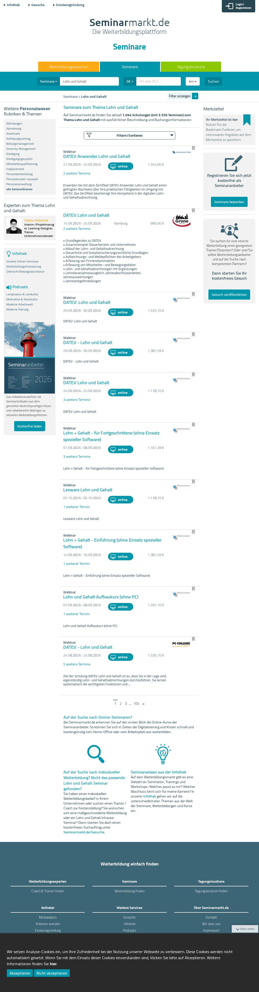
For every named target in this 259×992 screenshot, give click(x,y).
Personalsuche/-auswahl (22, 179)
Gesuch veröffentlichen (229, 294)
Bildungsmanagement (20, 144)
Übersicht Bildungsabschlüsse (25, 272)
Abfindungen (14, 124)
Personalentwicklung (19, 174)
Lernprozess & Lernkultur (22, 294)
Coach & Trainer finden (47, 891)
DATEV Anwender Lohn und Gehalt (96, 156)
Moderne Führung (17, 309)
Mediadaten (47, 917)
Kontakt (211, 917)
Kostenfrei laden (29, 426)
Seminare (130, 66)
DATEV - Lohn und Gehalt (87, 342)
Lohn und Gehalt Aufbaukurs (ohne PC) (100, 597)
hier (53, 963)
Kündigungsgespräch (19, 159)
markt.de (130, 26)
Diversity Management (20, 149)
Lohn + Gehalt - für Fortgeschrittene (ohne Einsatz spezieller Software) (111, 436)
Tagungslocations (191, 66)
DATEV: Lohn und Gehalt (86, 302)
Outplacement (15, 169)
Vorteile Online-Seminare (22, 261)
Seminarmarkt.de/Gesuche (83, 832)
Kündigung (12, 154)
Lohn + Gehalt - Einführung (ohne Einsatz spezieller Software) (112, 543)
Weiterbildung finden (129, 891)
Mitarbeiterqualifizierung (21, 164)
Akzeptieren (19, 973)
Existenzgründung (70, 5)
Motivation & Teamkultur (22, 299)
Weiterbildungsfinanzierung (23, 266)
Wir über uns (211, 924)
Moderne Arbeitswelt (19, 304)
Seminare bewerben (229, 202)
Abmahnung (13, 129)
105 (136, 703)
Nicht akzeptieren (51, 973)
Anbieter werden (48, 924)
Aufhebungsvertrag (18, 139)
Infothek (13, 5)
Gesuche (38, 5)
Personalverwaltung (19, 184)
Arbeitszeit (13, 134)
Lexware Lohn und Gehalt (87, 490)
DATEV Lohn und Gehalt (86, 215)
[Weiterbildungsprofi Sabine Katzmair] (14, 232)
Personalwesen (35, 108)
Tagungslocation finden (211, 891)
